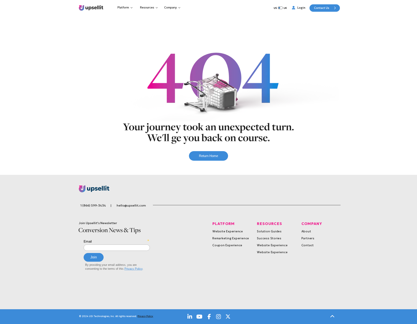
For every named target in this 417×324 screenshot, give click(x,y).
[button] (125, 8)
